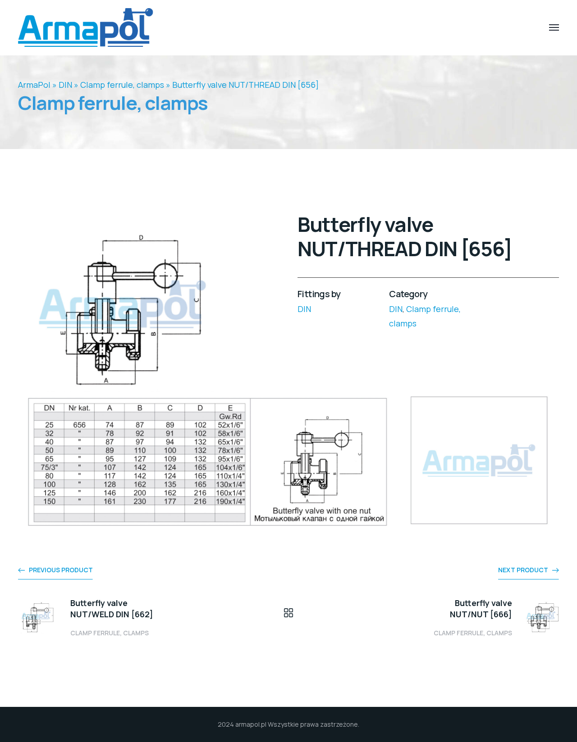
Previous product (61, 570)
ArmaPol (34, 84)
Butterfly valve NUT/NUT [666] (481, 608)
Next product (523, 570)
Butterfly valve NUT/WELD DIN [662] (111, 608)
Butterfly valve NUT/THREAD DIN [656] (245, 84)
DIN (65, 84)
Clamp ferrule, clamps (122, 84)
